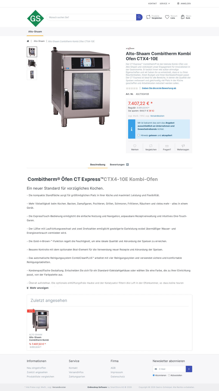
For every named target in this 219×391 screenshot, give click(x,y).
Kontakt (152, 3)
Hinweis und (156, 135)
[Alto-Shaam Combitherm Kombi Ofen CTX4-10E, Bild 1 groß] (32, 52)
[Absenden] (189, 369)
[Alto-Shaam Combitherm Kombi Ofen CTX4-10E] (80, 87)
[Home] (28, 41)
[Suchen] (139, 17)
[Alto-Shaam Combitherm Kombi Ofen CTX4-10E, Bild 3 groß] (32, 75)
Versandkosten (157, 116)
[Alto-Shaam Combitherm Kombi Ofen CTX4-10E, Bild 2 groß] (32, 63)
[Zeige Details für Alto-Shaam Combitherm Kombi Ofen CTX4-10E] (40, 320)
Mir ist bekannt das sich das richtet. (156, 125)
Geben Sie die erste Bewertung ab (159, 88)
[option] (80, 87)
